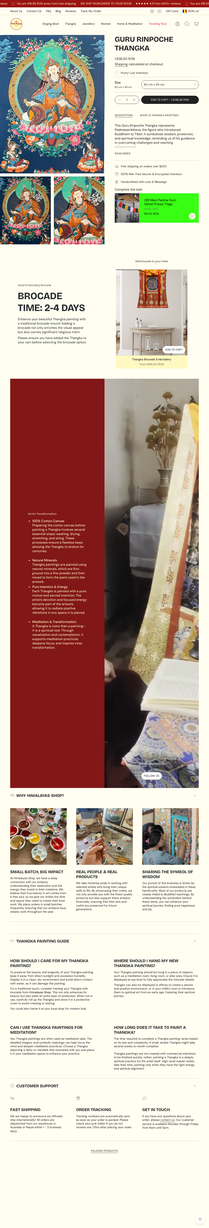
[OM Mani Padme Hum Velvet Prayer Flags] (127, 208)
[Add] (192, 216)
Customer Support (37, 1085)
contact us (167, 1120)
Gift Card (172, 11)
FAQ (48, 11)
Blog (58, 11)
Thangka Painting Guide (42, 941)
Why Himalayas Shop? (40, 795)
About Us (16, 11)
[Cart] (196, 23)
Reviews (71, 11)
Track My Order (91, 11)
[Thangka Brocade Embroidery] (151, 312)
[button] (50, 24)
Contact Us (34, 11)
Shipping (121, 64)
